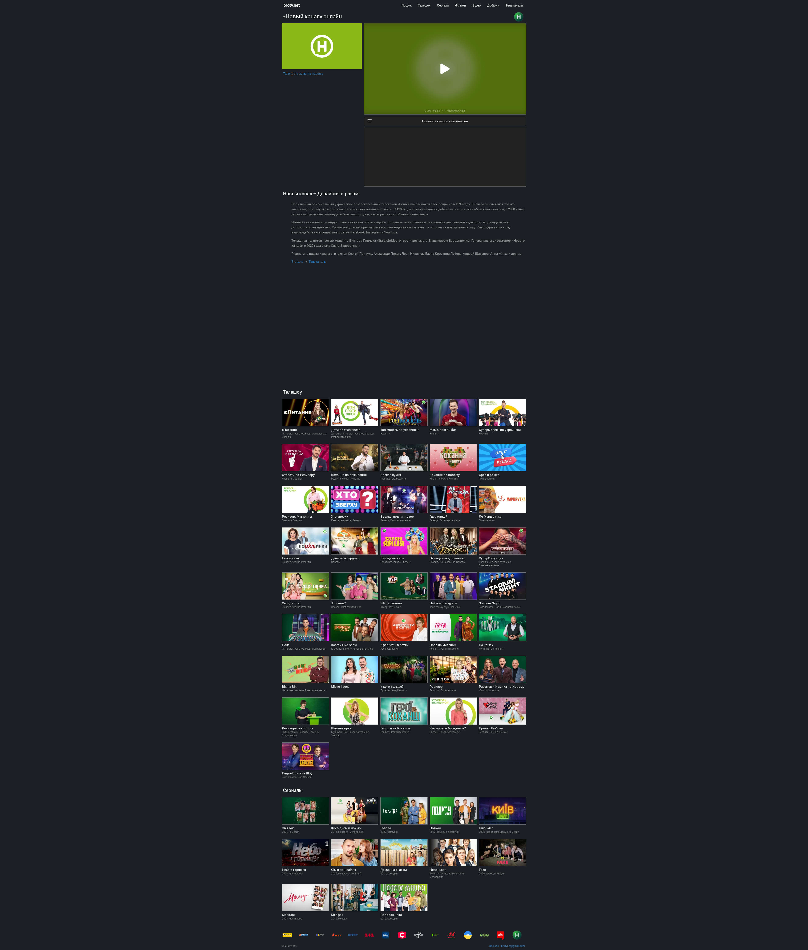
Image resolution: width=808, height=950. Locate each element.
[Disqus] (404, 320)
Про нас (494, 945)
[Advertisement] (445, 156)
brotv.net (291, 5)
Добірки (493, 5)
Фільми (460, 5)
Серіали (443, 5)
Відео (476, 5)
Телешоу (424, 5)
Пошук (406, 5)
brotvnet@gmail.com (513, 945)
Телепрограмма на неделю (303, 73)
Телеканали (514, 5)
